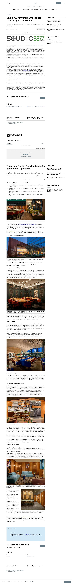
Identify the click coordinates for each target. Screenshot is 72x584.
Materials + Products (55, 9)
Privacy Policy (32, 581)
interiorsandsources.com (26, 70)
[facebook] (22, 32)
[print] (44, 32)
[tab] (9, 143)
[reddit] (27, 32)
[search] (9, 3)
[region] (26, 146)
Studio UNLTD (11, 231)
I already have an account (26, 156)
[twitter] (25, 32)
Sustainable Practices (25, 9)
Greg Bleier (9, 175)
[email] (29, 32)
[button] (7, 3)
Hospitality (9, 14)
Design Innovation (15, 9)
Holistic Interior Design (36, 9)
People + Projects (46, 9)
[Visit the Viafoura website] (42, 148)
